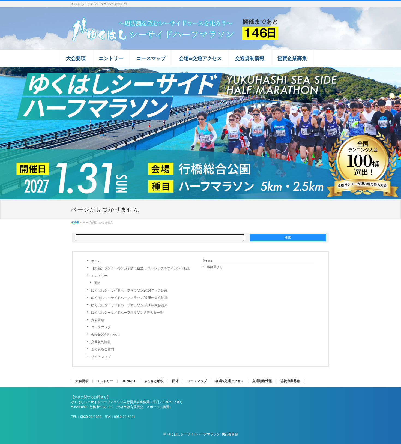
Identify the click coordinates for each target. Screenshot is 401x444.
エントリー (99, 276)
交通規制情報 (101, 342)
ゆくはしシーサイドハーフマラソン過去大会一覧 (127, 312)
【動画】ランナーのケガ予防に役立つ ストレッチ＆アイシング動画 (140, 268)
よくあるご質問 (102, 349)
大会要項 (97, 320)
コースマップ (101, 327)
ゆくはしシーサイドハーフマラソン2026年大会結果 (129, 305)
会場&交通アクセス (105, 335)
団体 (97, 283)
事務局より (215, 267)
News (207, 260)
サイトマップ (101, 357)
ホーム (96, 261)
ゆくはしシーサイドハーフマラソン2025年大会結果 (129, 298)
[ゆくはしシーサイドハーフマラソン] (154, 35)
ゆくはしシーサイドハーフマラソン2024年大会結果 (129, 290)
